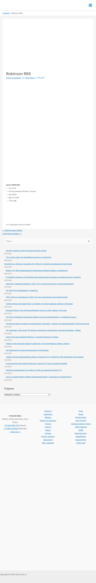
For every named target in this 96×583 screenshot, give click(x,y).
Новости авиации (13, 78)
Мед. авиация (48, 443)
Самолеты (48, 414)
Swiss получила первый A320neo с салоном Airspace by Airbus (32, 337)
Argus (80, 414)
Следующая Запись (12, 234)
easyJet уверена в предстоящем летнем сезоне (26, 251)
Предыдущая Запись (12, 230)
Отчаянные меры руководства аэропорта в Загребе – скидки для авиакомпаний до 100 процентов (47, 324)
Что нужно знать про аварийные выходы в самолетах (28, 257)
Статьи (48, 424)
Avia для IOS (81, 421)
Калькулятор (81, 440)
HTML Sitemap (81, 427)
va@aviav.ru (15, 432)
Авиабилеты (81, 436)
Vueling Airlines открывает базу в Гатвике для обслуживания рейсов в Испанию (39, 304)
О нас (80, 411)
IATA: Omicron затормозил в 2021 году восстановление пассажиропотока (37, 297)
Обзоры (48, 417)
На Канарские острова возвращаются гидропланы (27, 350)
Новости (48, 411)
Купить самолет (48, 436)
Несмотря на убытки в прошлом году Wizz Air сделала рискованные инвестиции (38, 264)
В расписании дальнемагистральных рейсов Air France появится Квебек (36, 364)
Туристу (47, 427)
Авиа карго (48, 440)
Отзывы (48, 433)
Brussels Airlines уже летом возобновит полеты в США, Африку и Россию (36, 310)
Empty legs (80, 443)
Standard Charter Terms (81, 424)
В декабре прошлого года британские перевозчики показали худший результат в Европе (43, 277)
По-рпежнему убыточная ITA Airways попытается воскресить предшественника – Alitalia (43, 330)
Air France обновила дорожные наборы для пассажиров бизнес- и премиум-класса (41, 317)
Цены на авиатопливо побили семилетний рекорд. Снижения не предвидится (38, 377)
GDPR (80, 430)
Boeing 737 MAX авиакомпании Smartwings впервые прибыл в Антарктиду (37, 271)
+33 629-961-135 (11, 425)
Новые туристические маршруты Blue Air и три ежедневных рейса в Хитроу (38, 344)
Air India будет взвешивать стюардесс (22, 290)
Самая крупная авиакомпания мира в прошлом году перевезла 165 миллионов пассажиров (45, 357)
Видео (48, 430)
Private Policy (80, 417)
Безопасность (81, 433)
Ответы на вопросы (48, 421)
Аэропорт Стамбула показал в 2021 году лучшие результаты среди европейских (40, 284)
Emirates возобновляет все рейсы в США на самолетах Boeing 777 (34, 370)
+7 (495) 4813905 (11, 429)
